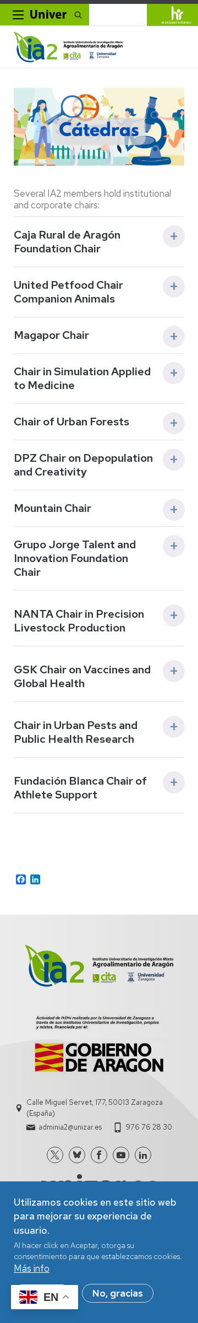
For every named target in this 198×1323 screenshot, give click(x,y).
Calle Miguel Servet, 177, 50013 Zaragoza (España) (94, 1108)
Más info (32, 1268)
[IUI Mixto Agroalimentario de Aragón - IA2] (68, 47)
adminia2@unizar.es (70, 1127)
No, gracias (117, 1293)
